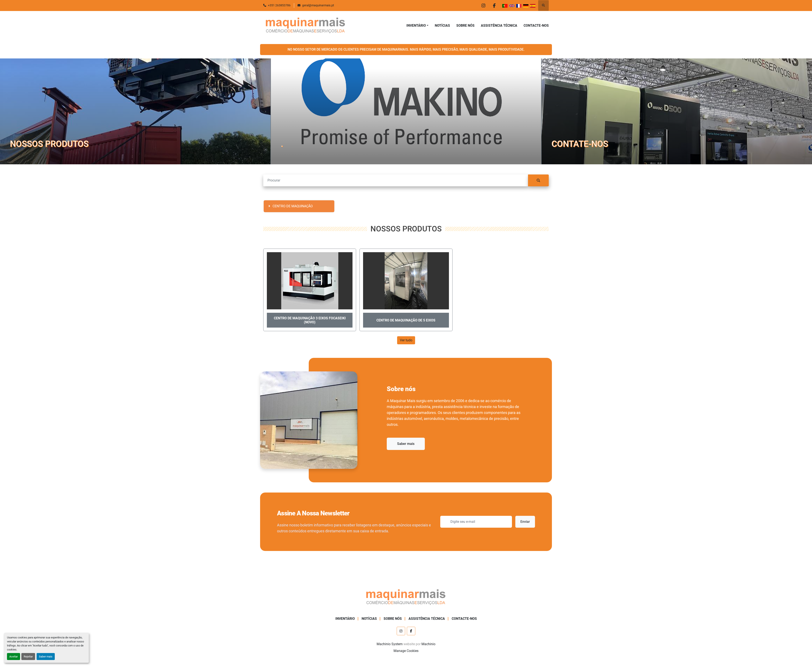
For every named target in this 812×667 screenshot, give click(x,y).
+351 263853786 (279, 5)
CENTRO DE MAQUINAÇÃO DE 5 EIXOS (405, 320)
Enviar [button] (525, 522)
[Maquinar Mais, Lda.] (406, 597)
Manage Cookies (406, 651)
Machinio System (390, 644)
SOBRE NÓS (465, 26)
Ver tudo (406, 340)
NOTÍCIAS (442, 26)
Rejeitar (28, 656)
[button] (417, 25)
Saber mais (45, 656)
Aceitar (13, 656)
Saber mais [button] (405, 444)
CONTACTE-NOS (536, 26)
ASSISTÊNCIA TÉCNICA (499, 26)
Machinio (428, 644)
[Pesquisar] (538, 180)
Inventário (416, 26)
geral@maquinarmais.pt (318, 5)
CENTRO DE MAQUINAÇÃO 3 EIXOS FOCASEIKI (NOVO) (310, 320)
